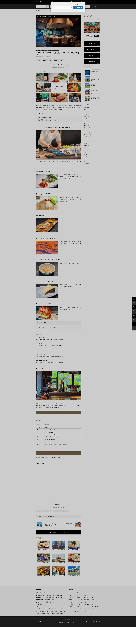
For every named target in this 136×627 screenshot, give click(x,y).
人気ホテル (53, 516)
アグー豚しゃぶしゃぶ (72, 602)
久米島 (40, 611)
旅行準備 (85, 150)
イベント (85, 125)
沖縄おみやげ (78, 597)
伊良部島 (41, 604)
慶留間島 (54, 609)
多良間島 (57, 613)
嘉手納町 (46, 595)
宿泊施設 (85, 145)
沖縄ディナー (87, 602)
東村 (54, 602)
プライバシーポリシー (61, 622)
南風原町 (49, 593)
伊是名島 (48, 613)
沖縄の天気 (86, 163)
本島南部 (42, 50)
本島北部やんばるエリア (40, 602)
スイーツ (93, 597)
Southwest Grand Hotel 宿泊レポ (59, 412)
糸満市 (53, 593)
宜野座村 (53, 599)
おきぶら (90, 621)
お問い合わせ (74, 622)
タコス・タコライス (87, 599)
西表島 (46, 608)
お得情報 (85, 114)
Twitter (39, 621)
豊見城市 (85, 143)
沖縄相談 (85, 116)
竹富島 (43, 608)
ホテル (58, 1)
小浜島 (50, 608)
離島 (37, 611)
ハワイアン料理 (79, 602)
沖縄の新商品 (86, 107)
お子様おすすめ (86, 597)
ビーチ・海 (94, 595)
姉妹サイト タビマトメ (68, 623)
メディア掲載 (86, 138)
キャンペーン (86, 127)
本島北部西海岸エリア (40, 599)
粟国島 (43, 611)
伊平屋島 (53, 613)
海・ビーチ (86, 111)
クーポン (52, 1)
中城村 (57, 597)
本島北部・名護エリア (40, 601)
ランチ (48, 516)
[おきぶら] (39, 1)
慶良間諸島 (38, 609)
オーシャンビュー (79, 608)
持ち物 (76, 1)
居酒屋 (70, 595)
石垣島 (37, 606)
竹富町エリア (38, 608)
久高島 (64, 611)
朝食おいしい (86, 595)
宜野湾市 (53, 595)
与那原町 (56, 593)
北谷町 (61, 595)
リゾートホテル (79, 609)
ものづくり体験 (79, 599)
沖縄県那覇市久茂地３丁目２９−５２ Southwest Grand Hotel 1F (56, 444)
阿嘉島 (50, 609)
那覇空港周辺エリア (39, 592)
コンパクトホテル (72, 592)
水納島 (42, 613)
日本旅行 (85, 154)
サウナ (85, 593)
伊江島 (45, 613)
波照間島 (56, 608)
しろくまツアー (86, 118)
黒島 (52, 608)
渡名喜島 (47, 611)
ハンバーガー (86, 592)
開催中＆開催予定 (87, 147)
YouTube (40, 621)
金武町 (49, 599)
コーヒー (93, 592)
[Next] (56, 247)
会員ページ (90, 1)
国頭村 (46, 602)
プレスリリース (86, 134)
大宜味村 (50, 602)
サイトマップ (69, 622)
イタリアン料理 (94, 604)
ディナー (77, 601)
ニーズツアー (86, 132)
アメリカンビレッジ (72, 604)
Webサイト (47, 447)
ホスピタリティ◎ (43, 516)
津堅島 (38, 613)
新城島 (63, 608)
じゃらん (85, 123)
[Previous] (38, 203)
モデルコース (86, 136)
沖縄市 (50, 597)
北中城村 (53, 597)
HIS (84, 161)
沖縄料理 (40, 516)
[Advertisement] (92, 183)
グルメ (63, 1)
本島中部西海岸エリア (40, 595)
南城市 (41, 593)
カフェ (70, 609)
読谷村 (57, 595)
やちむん (70, 601)
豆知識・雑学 (86, 120)
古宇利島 (57, 601)
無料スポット (71, 608)
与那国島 (61, 613)
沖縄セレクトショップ (88, 601)
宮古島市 (37, 604)
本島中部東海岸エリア (40, 597)
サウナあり (78, 595)
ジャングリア (86, 129)
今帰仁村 (53, 601)
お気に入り (82, 1)
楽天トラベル (86, 159)
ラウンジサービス (95, 606)
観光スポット (94, 608)
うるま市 (46, 597)
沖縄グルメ (52, 50)
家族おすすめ (78, 592)
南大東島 (55, 611)
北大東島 (51, 611)
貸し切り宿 (86, 609)
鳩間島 (60, 608)
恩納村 (46, 599)
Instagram (47, 448)
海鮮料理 (50, 516)
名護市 (46, 601)
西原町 (61, 597)
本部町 (49, 601)
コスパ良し (87, 611)
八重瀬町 (45, 593)
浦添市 (50, 595)
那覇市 (38, 50)
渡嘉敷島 (42, 609)
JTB (84, 109)
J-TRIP (85, 152)
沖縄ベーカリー (86, 604)
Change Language (78, 7)
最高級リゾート (94, 593)
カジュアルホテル (79, 593)
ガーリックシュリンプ (72, 611)
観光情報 (85, 156)
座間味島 (46, 609)
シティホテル (47, 50)
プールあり (70, 606)
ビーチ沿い (78, 604)
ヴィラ (78, 611)
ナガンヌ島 (60, 611)
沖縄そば (70, 599)
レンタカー (86, 141)
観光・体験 (70, 1)
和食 (57, 50)
